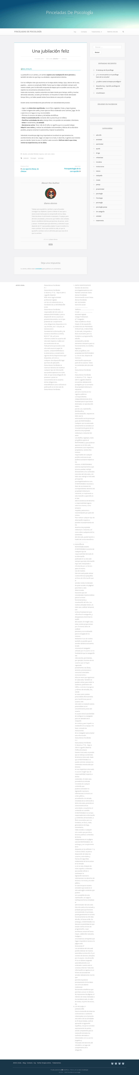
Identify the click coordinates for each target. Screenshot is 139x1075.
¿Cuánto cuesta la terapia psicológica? (108, 82)
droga (98, 153)
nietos (53, 154)
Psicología (33, 158)
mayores (41, 154)
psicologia (40, 158)
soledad (98, 216)
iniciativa (99, 162)
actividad (30, 154)
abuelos (55, 59)
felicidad (36, 154)
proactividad (100, 189)
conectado (38, 269)
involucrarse (100, 167)
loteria (98, 171)
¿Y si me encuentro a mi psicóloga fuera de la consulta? (107, 76)
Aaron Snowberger (83, 1070)
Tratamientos (96, 32)
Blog (24, 1063)
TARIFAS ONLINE (112, 32)
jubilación (26, 158)
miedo (98, 180)
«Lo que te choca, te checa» (30, 170)
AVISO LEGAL (17, 1063)
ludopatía (99, 176)
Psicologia (99, 198)
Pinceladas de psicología (69, 13)
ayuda (98, 149)
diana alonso (50, 203)
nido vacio (47, 154)
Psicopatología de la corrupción (72, 170)
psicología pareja (101, 207)
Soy (75, 32)
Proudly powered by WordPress (60, 1070)
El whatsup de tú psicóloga (104, 70)
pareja (98, 185)
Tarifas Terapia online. (44, 1063)
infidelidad (99, 158)
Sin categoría (100, 212)
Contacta (84, 32)
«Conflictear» (100, 93)
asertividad (99, 144)
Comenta (64, 59)
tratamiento (100, 221)
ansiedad (99, 140)
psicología (99, 194)
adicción (98, 135)
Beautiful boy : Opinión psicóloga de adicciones (108, 87)
